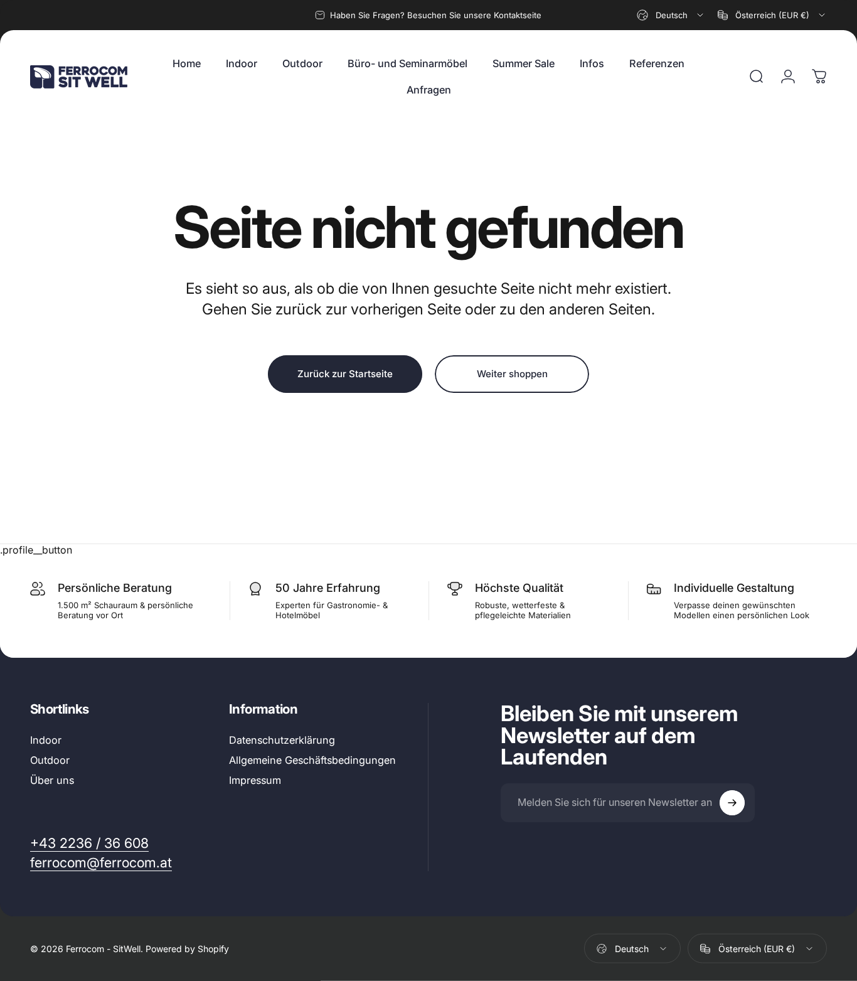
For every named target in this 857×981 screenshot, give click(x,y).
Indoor (45, 740)
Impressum (255, 781)
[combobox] (671, 15)
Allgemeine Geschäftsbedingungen (312, 760)
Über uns (52, 781)
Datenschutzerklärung (282, 740)
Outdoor (50, 760)
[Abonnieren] (732, 802)
